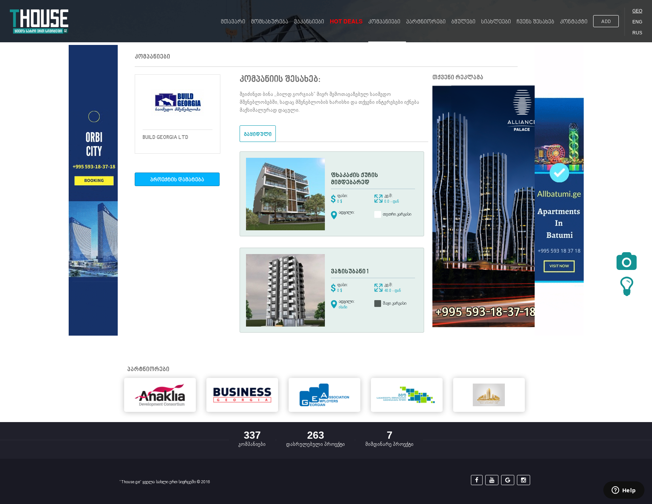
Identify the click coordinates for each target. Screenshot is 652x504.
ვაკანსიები (309, 22)
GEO (637, 11)
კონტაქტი (573, 22)
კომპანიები (384, 22)
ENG (637, 22)
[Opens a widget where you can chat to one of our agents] (623, 490)
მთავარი (233, 22)
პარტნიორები (426, 22)
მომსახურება (269, 22)
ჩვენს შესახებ (535, 22)
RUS (637, 32)
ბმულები (463, 22)
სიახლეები (496, 22)
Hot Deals (346, 21)
